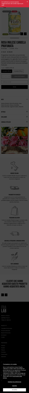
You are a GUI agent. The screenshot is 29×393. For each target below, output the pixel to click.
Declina (14, 386)
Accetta (14, 390)
